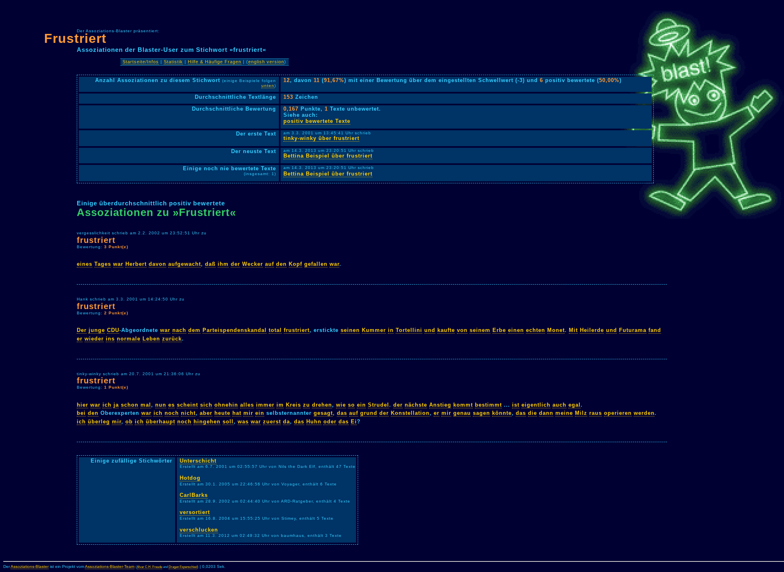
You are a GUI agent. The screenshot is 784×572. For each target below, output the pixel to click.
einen (516, 330)
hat (236, 413)
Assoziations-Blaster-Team (109, 566)
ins (110, 339)
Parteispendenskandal (235, 330)
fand (654, 330)
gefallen (315, 264)
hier (82, 405)
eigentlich (535, 405)
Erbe (499, 330)
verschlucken (199, 530)
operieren (618, 413)
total (275, 330)
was (243, 421)
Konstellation (410, 413)
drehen (322, 405)
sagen (481, 413)
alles (247, 405)
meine (564, 413)
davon (157, 264)
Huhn (313, 421)
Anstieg (440, 405)
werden (644, 413)
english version (266, 61)
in (391, 330)
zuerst (272, 421)
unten (267, 85)
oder (329, 421)
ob (129, 421)
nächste (416, 405)
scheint (187, 405)
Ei (354, 421)
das (342, 413)
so (351, 405)
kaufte (446, 330)
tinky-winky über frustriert (321, 138)
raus (595, 413)
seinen (350, 330)
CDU (113, 330)
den (281, 264)
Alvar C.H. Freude (149, 567)
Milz (581, 413)
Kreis (293, 405)
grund (368, 413)
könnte (502, 413)
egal (574, 405)
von (462, 330)
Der (82, 330)
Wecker (252, 264)
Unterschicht (198, 461)
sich (206, 405)
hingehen (207, 421)
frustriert (96, 240)
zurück (172, 339)
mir (248, 413)
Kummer (374, 330)
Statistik (173, 61)
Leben (151, 339)
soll (228, 421)
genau (462, 413)
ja (116, 405)
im (280, 405)
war (118, 264)
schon (129, 405)
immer (265, 405)
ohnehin (226, 405)
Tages (102, 264)
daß (210, 264)
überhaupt (160, 421)
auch (559, 405)
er (79, 339)
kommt (463, 405)
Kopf (295, 264)
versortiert (195, 512)
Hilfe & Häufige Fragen (214, 61)
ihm (223, 264)
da (286, 421)
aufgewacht (184, 264)
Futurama (632, 330)
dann (546, 413)
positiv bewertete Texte (316, 121)
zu (306, 405)
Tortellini (409, 330)
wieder (94, 339)
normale (128, 339)
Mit (573, 330)
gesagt (323, 413)
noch (172, 413)
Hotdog (190, 478)
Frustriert (75, 38)
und (429, 330)
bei (81, 413)
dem (194, 330)
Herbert (136, 264)
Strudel (378, 405)
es (171, 405)
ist (515, 405)
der (235, 264)
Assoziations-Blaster (30, 566)
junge (97, 330)
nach (179, 330)
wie (341, 405)
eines (84, 264)
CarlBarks (194, 495)
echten (535, 330)
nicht (188, 413)
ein (361, 405)
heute (222, 413)
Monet (556, 330)
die (532, 413)
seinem (480, 330)
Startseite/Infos (140, 61)
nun (160, 405)
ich (106, 405)
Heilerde (592, 330)
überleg (99, 421)
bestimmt (488, 405)
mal (145, 405)
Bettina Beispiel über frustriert (327, 156)
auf (269, 264)
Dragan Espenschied (183, 567)
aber (206, 413)
